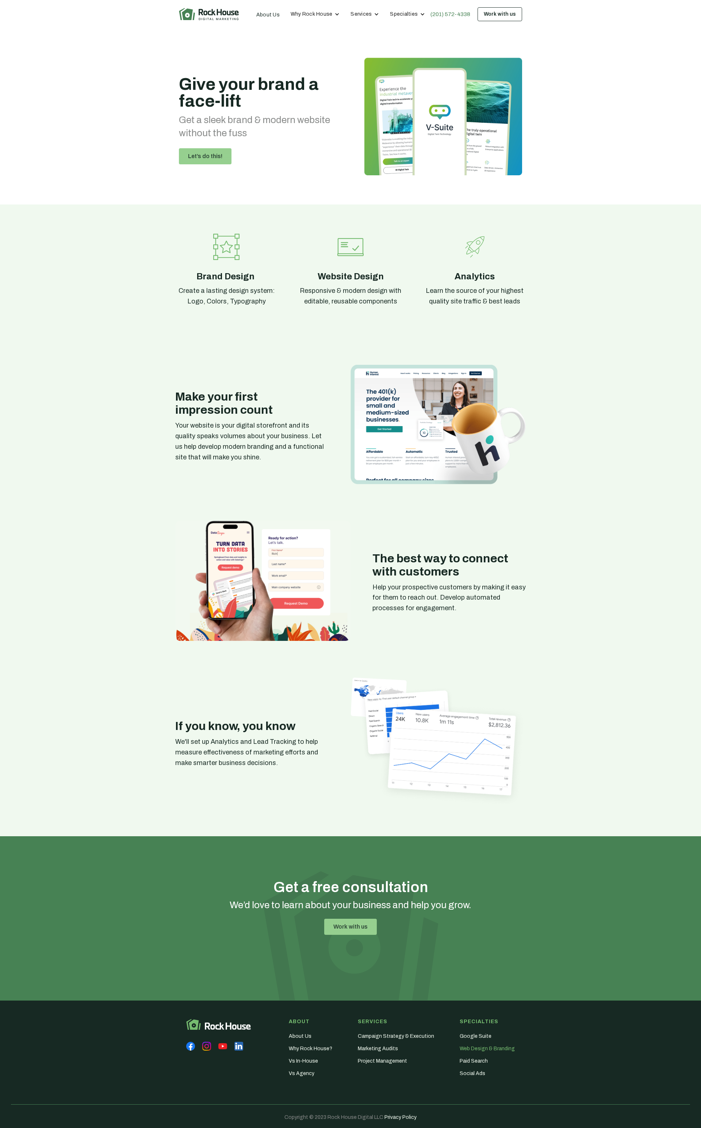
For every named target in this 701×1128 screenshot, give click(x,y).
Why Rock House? (310, 1048)
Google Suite (475, 1036)
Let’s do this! (205, 156)
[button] (315, 14)
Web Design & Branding (487, 1048)
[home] (209, 14)
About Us (268, 15)
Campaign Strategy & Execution (396, 1036)
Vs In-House (303, 1061)
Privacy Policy (400, 1117)
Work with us (500, 14)
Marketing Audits (378, 1048)
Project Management (382, 1061)
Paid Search (474, 1061)
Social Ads (472, 1073)
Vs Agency (301, 1073)
